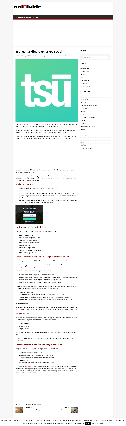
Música (82, 130)
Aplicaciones (38, 56)
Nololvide (29, 56)
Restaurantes (84, 139)
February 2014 (84, 80)
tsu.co (31, 191)
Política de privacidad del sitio (26, 17)
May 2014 (83, 74)
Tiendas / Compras (86, 148)
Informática (83, 114)
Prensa (82, 133)
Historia (82, 111)
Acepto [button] (88, 423)
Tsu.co (25, 124)
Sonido (82, 142)
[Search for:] (95, 57)
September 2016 (85, 68)
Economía (83, 102)
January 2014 (84, 83)
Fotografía (83, 108)
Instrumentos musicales (87, 117)
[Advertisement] (63, 33)
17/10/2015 (21, 56)
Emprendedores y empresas (51, 56)
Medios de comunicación (87, 126)
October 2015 (84, 71)
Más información (97, 423)
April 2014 (83, 77)
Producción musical (86, 136)
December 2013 (85, 86)
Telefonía (83, 145)
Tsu (28, 366)
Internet (61, 56)
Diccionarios (84, 99)
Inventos (83, 123)
